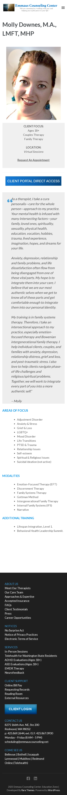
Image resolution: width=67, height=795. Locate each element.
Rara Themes (27, 790)
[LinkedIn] (35, 779)
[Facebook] (28, 779)
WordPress (54, 790)
